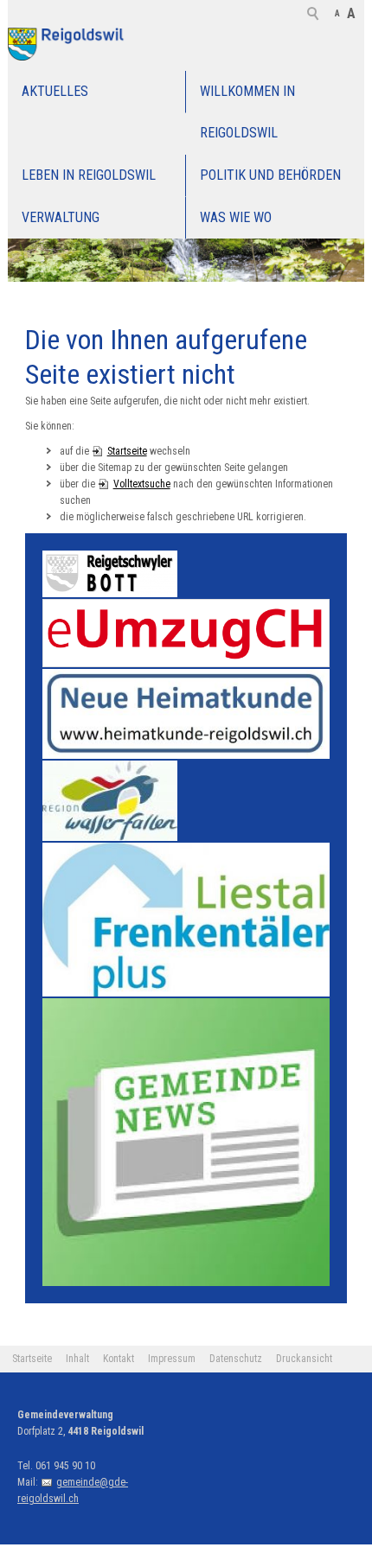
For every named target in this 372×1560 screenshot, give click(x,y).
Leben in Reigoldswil (89, 175)
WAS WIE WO (236, 217)
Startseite (127, 451)
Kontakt (118, 1359)
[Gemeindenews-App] (186, 1142)
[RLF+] (186, 920)
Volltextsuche (141, 484)
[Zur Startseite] (68, 44)
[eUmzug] (186, 633)
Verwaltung (60, 217)
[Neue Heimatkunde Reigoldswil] (186, 714)
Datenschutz (235, 1359)
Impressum (172, 1359)
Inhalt (77, 1359)
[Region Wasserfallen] (109, 801)
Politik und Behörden (270, 175)
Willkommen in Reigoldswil (247, 112)
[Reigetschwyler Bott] (109, 574)
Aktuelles (55, 91)
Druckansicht (304, 1359)
